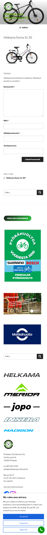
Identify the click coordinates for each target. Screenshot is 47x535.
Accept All (23, 516)
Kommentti (9, 87)
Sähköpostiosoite (12, 133)
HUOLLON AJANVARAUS (17, 218)
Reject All (23, 530)
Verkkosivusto (10, 146)
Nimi (6, 121)
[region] (23, 514)
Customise (23, 523)
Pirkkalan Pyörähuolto (16, 16)
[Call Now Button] (41, 529)
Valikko (25, 27)
